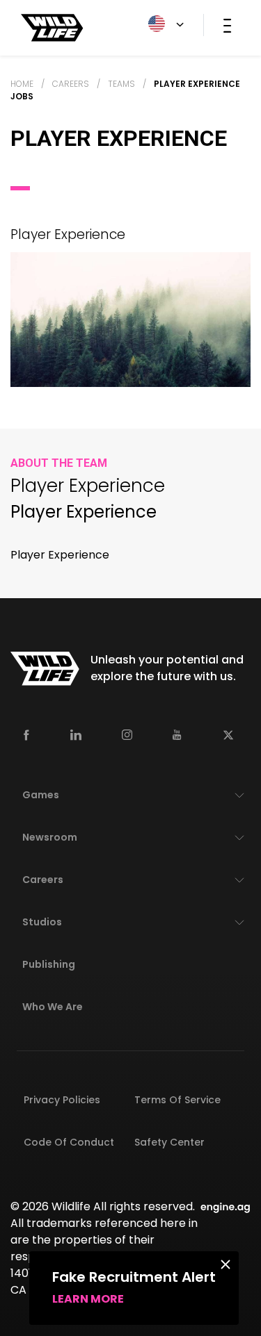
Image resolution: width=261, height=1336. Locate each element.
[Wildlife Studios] (52, 27)
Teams (121, 84)
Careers (70, 84)
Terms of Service (177, 1100)
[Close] (225, 1263)
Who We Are (52, 1007)
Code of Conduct (69, 1142)
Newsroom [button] (49, 837)
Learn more (88, 1299)
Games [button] (40, 795)
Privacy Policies (62, 1100)
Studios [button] (42, 922)
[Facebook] (26, 735)
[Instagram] (127, 735)
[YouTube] (177, 735)
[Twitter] (228, 735)
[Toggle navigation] (227, 25)
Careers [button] (42, 879)
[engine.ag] (225, 1206)
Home (21, 84)
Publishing (48, 964)
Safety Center (169, 1142)
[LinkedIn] (75, 735)
